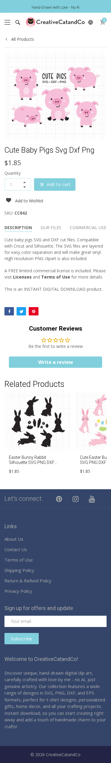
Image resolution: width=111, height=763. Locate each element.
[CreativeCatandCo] (55, 22)
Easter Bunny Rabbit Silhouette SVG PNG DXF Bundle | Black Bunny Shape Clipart (34, 465)
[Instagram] (76, 499)
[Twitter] (21, 311)
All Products (22, 39)
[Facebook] (9, 311)
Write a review (55, 362)
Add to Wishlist (29, 201)
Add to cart (59, 184)
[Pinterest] (33, 311)
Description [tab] (18, 227)
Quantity (12, 173)
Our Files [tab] (51, 227)
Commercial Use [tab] (88, 227)
